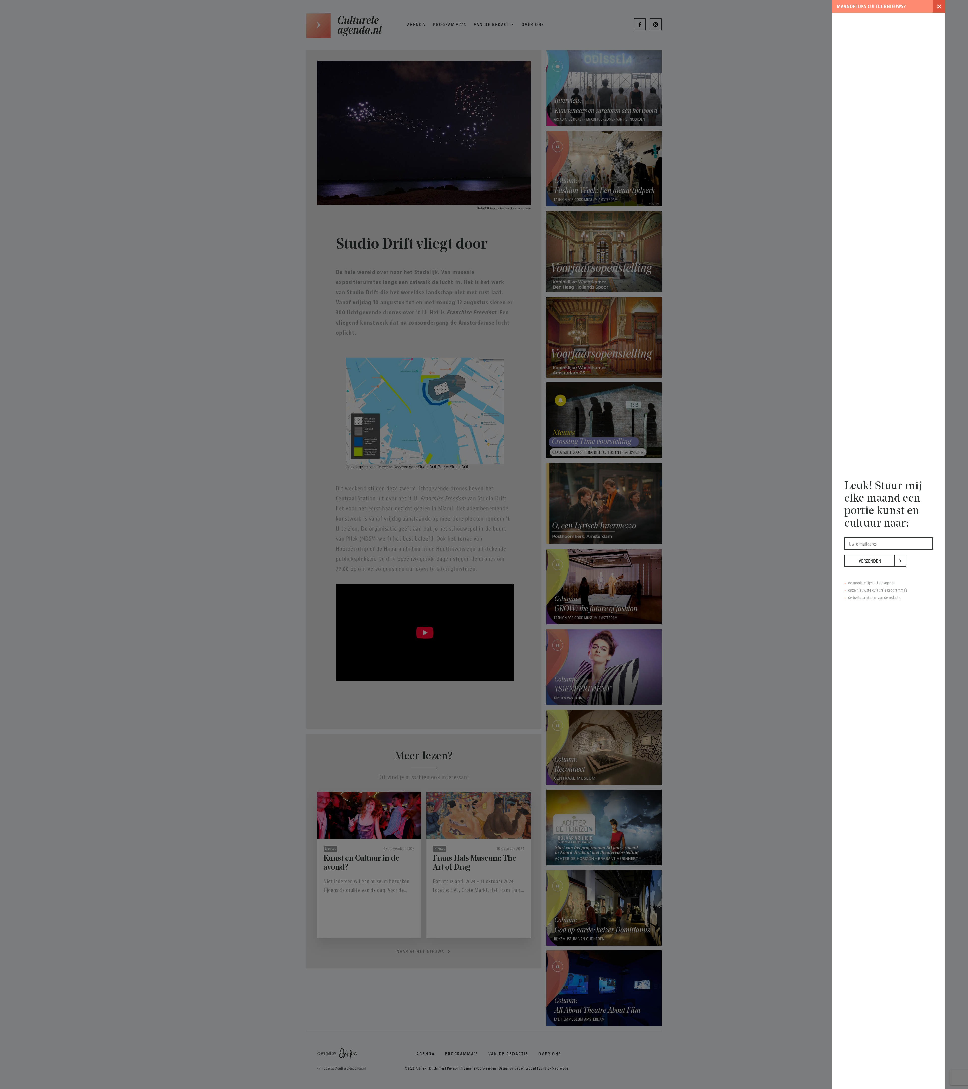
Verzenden (877, 561)
